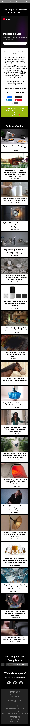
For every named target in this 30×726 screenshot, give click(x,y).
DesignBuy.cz (15, 85)
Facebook (9, 682)
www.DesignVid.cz (15, 696)
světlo (24, 89)
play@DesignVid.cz (17, 702)
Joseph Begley (19, 92)
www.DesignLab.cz (15, 721)
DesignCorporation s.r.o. (9, 712)
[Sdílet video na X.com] (18, 96)
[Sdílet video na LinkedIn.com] (9, 99)
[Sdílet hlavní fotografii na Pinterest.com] (18, 99)
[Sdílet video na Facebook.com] (9, 96)
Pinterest (21, 682)
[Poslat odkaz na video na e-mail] (15, 102)
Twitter (15, 682)
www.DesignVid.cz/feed (18, 705)
